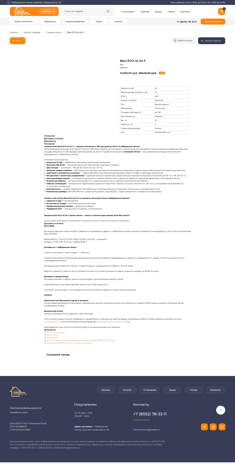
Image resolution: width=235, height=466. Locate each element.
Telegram (111, 322)
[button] (213, 22)
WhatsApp (101, 322)
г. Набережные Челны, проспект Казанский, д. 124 (35, 2)
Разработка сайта (19, 412)
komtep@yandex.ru (52, 322)
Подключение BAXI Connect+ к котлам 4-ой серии (69, 343)
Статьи (171, 12)
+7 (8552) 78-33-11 (186, 21)
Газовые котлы (53, 32)
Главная (14, 32)
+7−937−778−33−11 (60, 242)
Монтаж (145, 12)
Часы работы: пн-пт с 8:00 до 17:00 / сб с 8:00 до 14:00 (197, 2)
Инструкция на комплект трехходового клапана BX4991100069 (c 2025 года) (80, 340)
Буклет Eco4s (53, 335)
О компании (127, 12)
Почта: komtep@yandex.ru (146, 430)
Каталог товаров (32, 32)
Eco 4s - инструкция (56, 332)
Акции (158, 12)
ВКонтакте (121, 322)
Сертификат (52, 338)
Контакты (185, 12)
